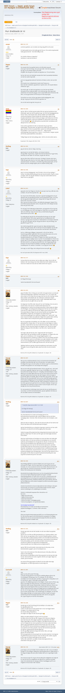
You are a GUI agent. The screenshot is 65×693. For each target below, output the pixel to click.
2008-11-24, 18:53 (24, 146)
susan (8, 44)
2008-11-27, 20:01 (24, 569)
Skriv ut (58, 39)
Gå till (38, 681)
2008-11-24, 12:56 (24, 64)
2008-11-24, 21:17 (24, 257)
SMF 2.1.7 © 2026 (7, 691)
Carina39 (9, 570)
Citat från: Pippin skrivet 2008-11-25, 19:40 (33, 405)
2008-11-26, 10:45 (24, 461)
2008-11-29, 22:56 (24, 602)
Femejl (8, 290)
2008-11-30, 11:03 (24, 647)
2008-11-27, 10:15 (24, 528)
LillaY (7, 188)
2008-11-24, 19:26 (24, 169)
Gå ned (6, 39)
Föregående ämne (47, 35)
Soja (7, 170)
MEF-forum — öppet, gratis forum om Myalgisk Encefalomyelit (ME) (19, 7)
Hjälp (47, 691)
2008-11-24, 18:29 (24, 108)
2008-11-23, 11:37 (24, 44)
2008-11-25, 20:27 (24, 358)
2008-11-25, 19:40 (24, 276)
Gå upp (6, 672)
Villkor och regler (52, 691)
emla (7, 109)
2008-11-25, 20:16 (24, 290)
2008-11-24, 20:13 (24, 188)
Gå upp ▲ (59, 691)
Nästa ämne (56, 35)
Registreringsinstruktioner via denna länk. (50, 17)
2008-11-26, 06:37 (24, 401)
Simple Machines (14, 691)
